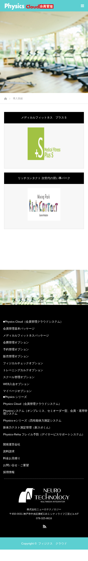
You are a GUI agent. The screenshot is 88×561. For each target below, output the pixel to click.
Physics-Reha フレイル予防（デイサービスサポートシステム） (44, 434)
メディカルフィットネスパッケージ (26, 335)
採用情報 (9, 472)
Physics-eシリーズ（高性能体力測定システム (32, 420)
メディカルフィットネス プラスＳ (44, 117)
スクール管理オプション (19, 377)
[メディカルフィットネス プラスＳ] (44, 143)
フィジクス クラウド (52, 543)
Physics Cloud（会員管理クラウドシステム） (32, 403)
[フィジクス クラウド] (29, 6)
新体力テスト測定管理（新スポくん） (27, 427)
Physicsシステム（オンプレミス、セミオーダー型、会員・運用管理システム (45, 412)
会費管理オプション (16, 342)
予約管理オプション (16, 349)
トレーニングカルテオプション (23, 370)
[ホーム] (5, 97)
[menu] (82, 5)
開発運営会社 (11, 444)
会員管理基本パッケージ (19, 328)
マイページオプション (17, 391)
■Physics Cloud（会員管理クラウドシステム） (33, 321)
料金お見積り (11, 458)
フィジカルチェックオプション (23, 363)
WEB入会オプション (16, 384)
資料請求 (9, 451)
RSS (44, 526)
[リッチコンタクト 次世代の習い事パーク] (44, 204)
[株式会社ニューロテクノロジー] (44, 495)
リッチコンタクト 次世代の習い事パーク (44, 178)
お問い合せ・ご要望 (16, 465)
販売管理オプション (16, 356)
